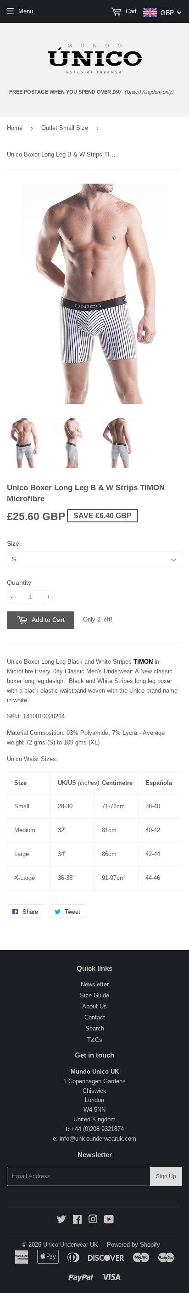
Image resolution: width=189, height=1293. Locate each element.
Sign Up (166, 1176)
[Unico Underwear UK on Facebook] (77, 1220)
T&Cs (94, 1039)
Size (13, 543)
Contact (94, 1017)
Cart (130, 11)
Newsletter (95, 984)
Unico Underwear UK (70, 1244)
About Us (94, 1006)
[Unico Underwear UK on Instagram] (93, 1220)
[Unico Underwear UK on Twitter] (61, 1220)
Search (94, 1028)
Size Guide (94, 995)
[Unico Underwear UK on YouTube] (109, 1220)
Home (14, 127)
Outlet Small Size (64, 127)
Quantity (19, 582)
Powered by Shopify (133, 1244)
